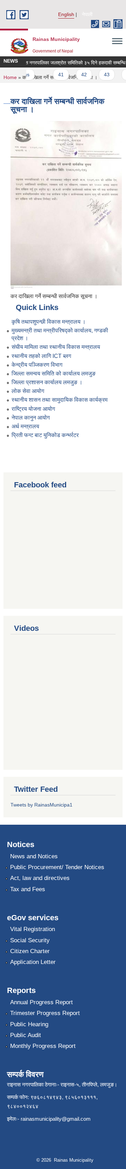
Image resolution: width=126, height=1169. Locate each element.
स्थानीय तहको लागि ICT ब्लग (41, 356)
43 (103, 74)
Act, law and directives (40, 878)
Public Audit (25, 1035)
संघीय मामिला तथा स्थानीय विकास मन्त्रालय (56, 347)
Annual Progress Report (41, 1002)
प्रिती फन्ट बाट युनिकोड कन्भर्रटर (45, 435)
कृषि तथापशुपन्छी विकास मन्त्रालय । (49, 322)
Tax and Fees (27, 889)
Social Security (30, 940)
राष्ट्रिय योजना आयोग (33, 409)
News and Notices (34, 856)
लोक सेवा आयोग (28, 391)
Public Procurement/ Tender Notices (57, 867)
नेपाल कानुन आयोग (31, 418)
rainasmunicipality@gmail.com (56, 1119)
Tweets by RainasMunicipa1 (41, 805)
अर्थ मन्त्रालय (25, 426)
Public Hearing (29, 1024)
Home (10, 77)
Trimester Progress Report (45, 1013)
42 (80, 74)
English (66, 14)
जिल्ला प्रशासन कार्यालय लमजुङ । (47, 382)
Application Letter (33, 962)
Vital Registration (32, 929)
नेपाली (87, 14)
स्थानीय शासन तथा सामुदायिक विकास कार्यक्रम (59, 400)
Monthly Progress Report (43, 1046)
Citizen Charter (30, 951)
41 (57, 74)
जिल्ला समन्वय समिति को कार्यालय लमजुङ (54, 373)
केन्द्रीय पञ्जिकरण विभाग (37, 365)
